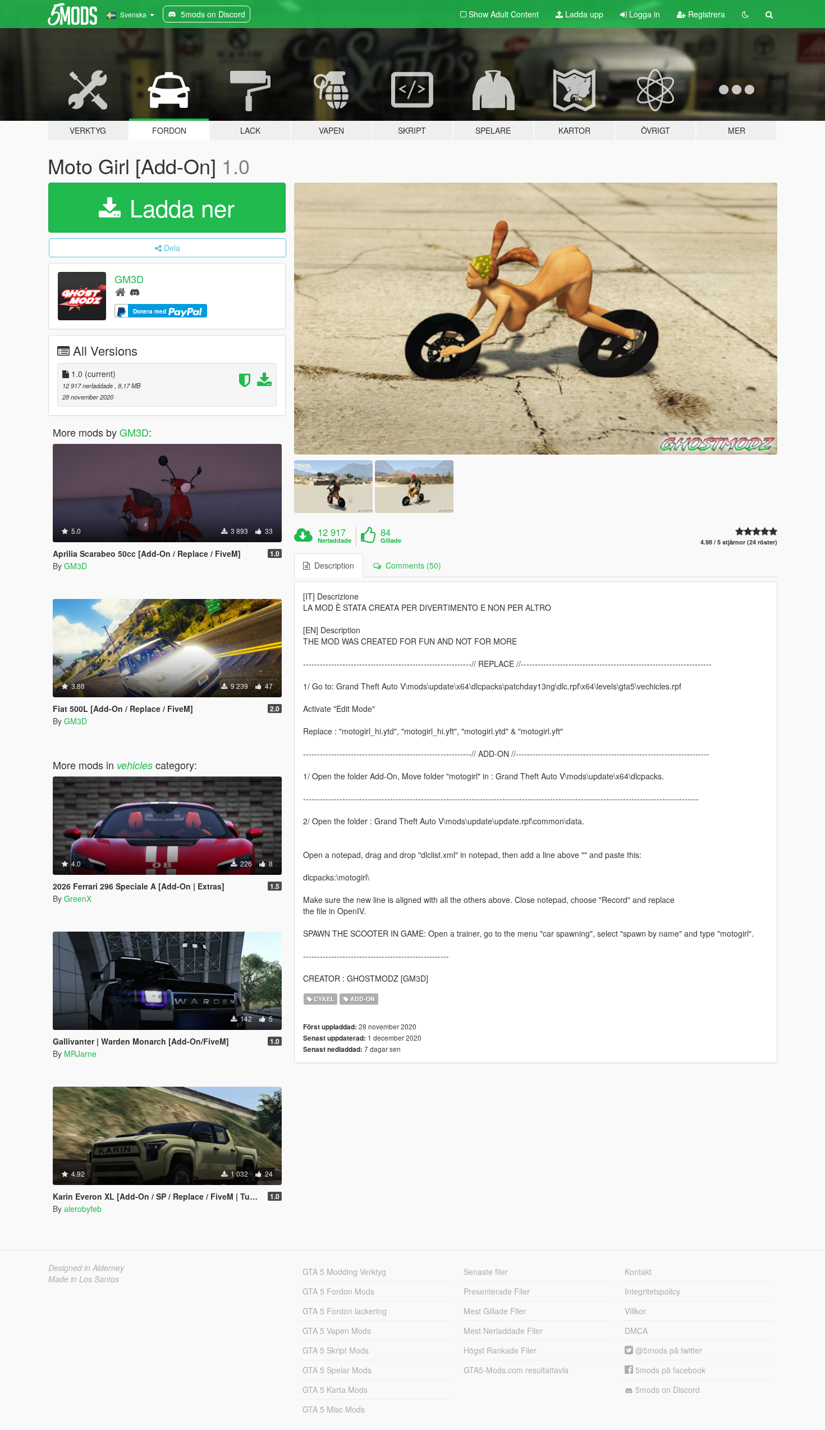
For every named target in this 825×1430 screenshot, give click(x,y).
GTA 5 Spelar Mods (337, 1369)
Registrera (705, 14)
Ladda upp (583, 14)
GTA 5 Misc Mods (333, 1409)
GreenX (77, 898)
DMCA (636, 1330)
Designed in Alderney (86, 1267)
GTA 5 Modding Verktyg (344, 1271)
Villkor (635, 1310)
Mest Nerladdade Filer (503, 1330)
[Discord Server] (135, 291)
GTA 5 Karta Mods (335, 1389)
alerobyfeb (83, 1208)
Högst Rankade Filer (500, 1350)
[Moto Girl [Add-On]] (536, 319)
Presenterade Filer (497, 1291)
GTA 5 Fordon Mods (338, 1291)
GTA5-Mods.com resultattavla (516, 1369)
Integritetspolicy (652, 1291)
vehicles (135, 765)
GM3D (129, 278)
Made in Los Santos (83, 1278)
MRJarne (80, 1053)
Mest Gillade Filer (495, 1310)
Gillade (391, 540)
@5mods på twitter (667, 1350)
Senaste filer (486, 1271)
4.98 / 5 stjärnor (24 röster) (738, 542)
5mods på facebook (669, 1369)
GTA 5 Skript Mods (335, 1350)
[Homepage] (120, 291)
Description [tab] (332, 565)
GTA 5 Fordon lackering (344, 1310)
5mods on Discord (666, 1389)
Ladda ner (179, 207)
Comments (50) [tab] (411, 565)
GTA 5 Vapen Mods (336, 1330)
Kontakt (638, 1271)
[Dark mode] (745, 14)
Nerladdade (334, 540)
